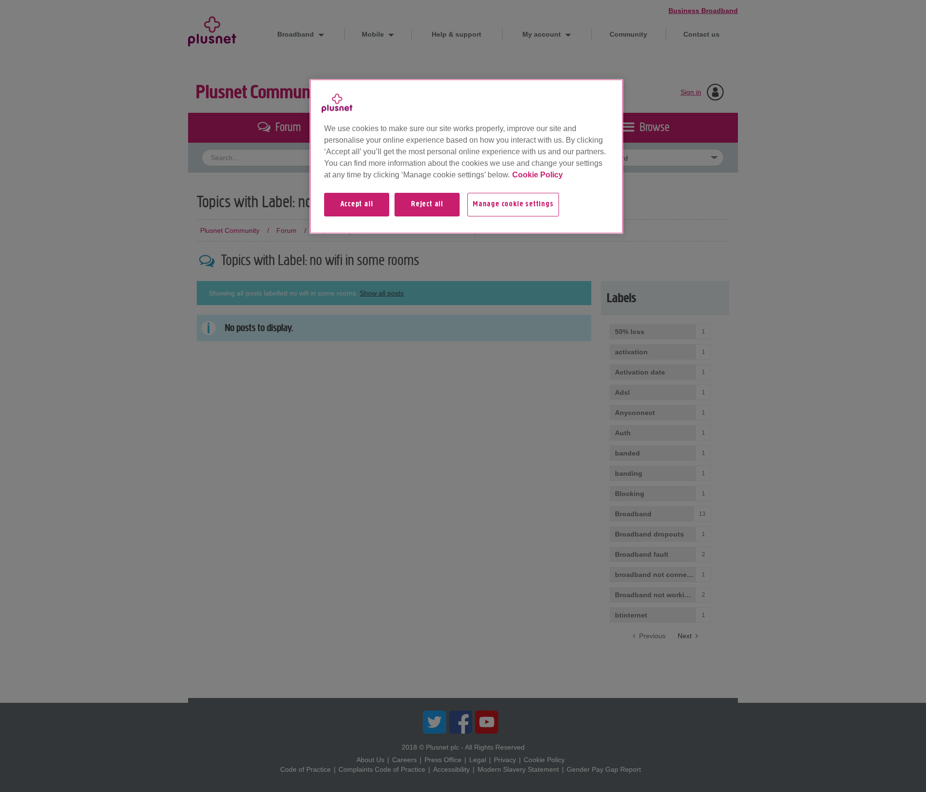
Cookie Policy (537, 175)
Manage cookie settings (513, 204)
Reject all (427, 204)
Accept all (356, 204)
